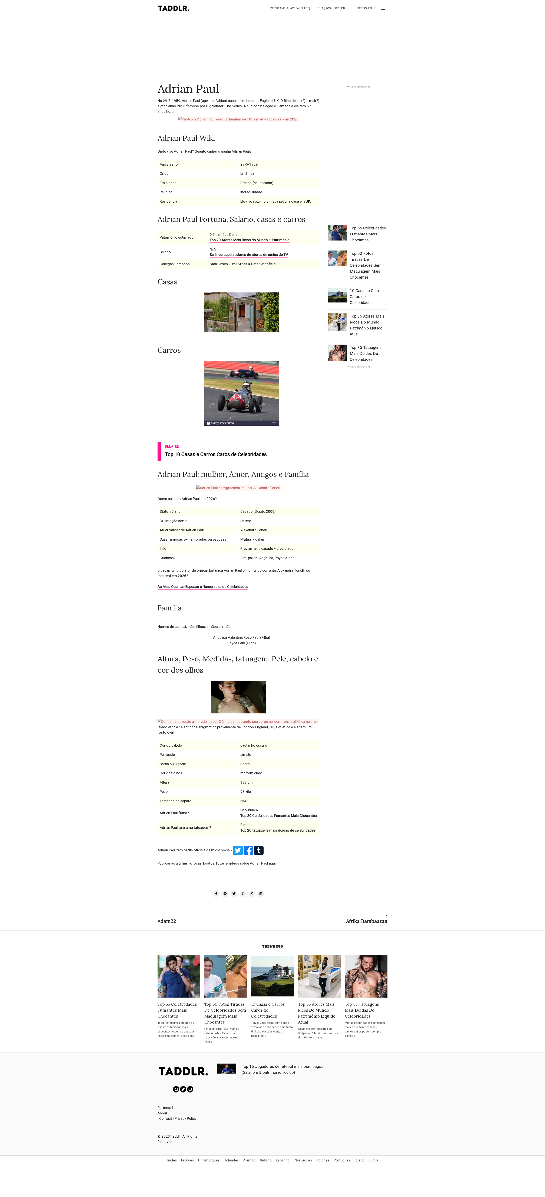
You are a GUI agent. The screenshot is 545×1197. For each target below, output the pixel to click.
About (162, 1113)
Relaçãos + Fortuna (331, 8)
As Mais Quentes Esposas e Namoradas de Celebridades (203, 586)
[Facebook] (176, 1089)
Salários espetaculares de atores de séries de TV (249, 254)
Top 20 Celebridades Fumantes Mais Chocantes (278, 815)
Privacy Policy (185, 1118)
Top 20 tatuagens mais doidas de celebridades (278, 830)
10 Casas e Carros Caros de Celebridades (268, 1010)
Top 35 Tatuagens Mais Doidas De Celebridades (366, 353)
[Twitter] (183, 1089)
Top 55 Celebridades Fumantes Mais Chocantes (368, 234)
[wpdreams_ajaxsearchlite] (290, 8)
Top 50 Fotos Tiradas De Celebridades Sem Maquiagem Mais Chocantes (366, 265)
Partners (164, 1107)
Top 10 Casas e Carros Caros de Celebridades (216, 454)
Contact (165, 1118)
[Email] (190, 1089)
